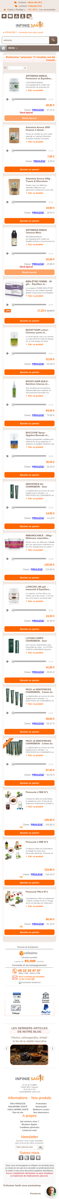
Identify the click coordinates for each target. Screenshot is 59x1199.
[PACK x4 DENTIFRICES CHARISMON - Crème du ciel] (14, 697)
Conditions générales (29, 1127)
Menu (11, 48)
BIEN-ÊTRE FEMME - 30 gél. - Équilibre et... (39, 282)
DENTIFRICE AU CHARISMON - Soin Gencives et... (36, 487)
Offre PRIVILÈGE (18, 1104)
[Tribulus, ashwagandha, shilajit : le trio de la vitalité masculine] (29, 1055)
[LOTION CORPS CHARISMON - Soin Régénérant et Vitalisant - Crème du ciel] (14, 646)
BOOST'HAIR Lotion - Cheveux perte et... (37, 331)
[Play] (7, 99)
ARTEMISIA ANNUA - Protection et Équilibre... (39, 77)
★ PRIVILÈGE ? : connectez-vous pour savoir (23, 32)
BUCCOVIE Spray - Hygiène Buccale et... (37, 434)
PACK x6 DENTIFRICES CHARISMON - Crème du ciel (39, 743)
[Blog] (38, 1157)
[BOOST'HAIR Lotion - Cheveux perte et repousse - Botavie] (14, 338)
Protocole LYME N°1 (37, 792)
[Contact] (10, 16)
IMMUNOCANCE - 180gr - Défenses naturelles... (39, 536)
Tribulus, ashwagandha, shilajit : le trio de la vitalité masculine (29, 1039)
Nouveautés (41, 1106)
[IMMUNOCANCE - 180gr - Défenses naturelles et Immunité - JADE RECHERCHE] (14, 543)
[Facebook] (21, 1157)
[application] (29, 99)
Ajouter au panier (29, 169)
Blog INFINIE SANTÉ (17, 1106)
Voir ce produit (35, 90)
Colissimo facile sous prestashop (22, 1185)
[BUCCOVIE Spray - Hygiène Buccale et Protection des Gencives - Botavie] (14, 441)
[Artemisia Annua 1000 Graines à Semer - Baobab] (14, 135)
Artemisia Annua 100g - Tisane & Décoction (39, 179)
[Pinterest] (32, 1157)
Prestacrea (35, 1193)
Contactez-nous (29, 1130)
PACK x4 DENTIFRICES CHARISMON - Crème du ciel (39, 692)
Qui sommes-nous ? (29, 1121)
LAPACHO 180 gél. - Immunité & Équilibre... (38, 588)
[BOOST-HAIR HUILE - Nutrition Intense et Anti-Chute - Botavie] (14, 389)
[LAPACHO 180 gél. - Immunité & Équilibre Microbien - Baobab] (14, 595)
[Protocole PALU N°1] (14, 900)
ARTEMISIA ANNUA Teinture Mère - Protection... (36, 233)
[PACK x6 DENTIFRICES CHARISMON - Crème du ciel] (14, 749)
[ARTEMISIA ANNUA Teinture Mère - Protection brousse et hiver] (14, 238)
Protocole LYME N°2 (37, 842)
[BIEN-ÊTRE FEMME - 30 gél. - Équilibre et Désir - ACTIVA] (14, 289)
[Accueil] (4, 16)
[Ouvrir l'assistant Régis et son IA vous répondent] (51, 1191)
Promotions (41, 1104)
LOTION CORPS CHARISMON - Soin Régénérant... (36, 641)
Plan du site (17, 1112)
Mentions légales (29, 1124)
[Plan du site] (16, 16)
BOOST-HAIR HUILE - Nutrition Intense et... (37, 382)
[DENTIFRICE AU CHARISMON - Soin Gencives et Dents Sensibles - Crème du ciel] (14, 492)
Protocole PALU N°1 (37, 891)
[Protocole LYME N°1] (14, 800)
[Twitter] (26, 1157)
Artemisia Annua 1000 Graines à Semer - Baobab (38, 130)
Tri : (5, 68)
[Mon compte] (22, 16)
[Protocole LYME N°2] (14, 850)
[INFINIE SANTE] (29, 25)
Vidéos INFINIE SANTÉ (17, 1109)
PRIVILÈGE (38, 110)
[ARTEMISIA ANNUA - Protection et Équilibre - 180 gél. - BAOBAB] (14, 84)
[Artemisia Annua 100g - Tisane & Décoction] (14, 187)
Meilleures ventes (41, 1109)
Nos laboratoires (41, 1112)
